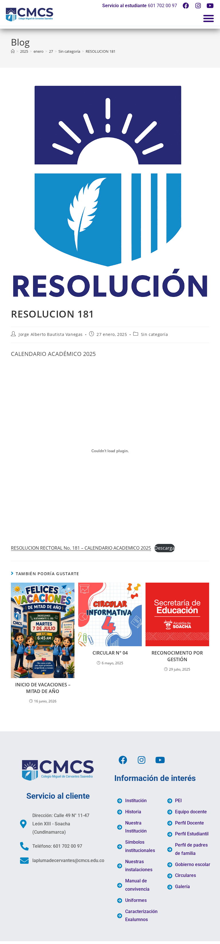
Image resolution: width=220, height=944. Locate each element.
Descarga (164, 548)
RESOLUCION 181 (100, 51)
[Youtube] (210, 6)
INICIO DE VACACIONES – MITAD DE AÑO (42, 687)
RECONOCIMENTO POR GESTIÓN (177, 656)
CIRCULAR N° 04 (110, 653)
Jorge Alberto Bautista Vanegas (51, 334)
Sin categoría (154, 334)
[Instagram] (198, 6)
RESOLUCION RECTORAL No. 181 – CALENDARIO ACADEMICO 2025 (81, 548)
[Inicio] (13, 51)
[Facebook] (186, 6)
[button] (208, 18)
